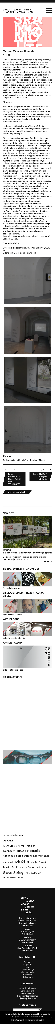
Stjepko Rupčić (33, 873)
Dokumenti (27, 977)
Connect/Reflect (13, 850)
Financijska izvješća (27, 988)
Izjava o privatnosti (27, 998)
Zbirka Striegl (27, 969)
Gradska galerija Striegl (17, 855)
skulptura (41, 867)
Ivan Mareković (41, 855)
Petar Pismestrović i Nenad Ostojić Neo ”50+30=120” (14, 479)
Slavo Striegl (13, 872)
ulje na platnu (9, 877)
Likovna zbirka (27, 972)
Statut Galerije (27, 993)
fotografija (32, 851)
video (20, 877)
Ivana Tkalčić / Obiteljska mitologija (40, 476)
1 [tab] (45, 561)
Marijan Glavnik (38, 862)
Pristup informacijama (27, 996)
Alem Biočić (10, 845)
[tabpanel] (27, 538)
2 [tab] (48, 561)
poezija (23, 867)
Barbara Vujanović (11, 460)
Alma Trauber (26, 845)
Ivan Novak (8, 862)
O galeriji (27, 964)
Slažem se (17, 1020)
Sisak (31, 867)
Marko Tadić (10, 867)
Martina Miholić (37, 460)
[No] (51, 1017)
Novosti (27, 962)
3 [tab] (51, 561)
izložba (25, 460)
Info (27, 967)
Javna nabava (27, 991)
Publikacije (27, 974)
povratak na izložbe (17, 492)
